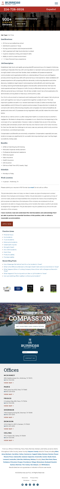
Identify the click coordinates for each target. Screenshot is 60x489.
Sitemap (34, 480)
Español (51, 9)
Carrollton (15, 454)
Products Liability (9, 254)
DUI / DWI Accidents (10, 249)
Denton (50, 454)
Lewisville (12, 459)
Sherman (18, 464)
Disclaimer (26, 480)
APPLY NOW (21, 24)
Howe (54, 457)
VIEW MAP (9, 383)
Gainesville (17, 457)
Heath (50, 457)
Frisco (11, 457)
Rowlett (54, 462)
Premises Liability (9, 257)
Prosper (20, 462)
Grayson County (33, 451)
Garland (24, 457)
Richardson (40, 462)
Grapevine (31, 457)
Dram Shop (7, 252)
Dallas (40, 454)
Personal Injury (8, 235)
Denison (45, 454)
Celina (21, 454)
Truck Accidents (9, 239)
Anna (3, 454)
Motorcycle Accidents (10, 242)
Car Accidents (8, 237)
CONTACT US (30, 358)
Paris (43, 459)
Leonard (6, 459)
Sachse (12, 464)
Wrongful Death (9, 247)
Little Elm (19, 459)
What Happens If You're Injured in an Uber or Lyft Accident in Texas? (25, 273)
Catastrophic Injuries (10, 244)
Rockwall (48, 462)
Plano (55, 459)
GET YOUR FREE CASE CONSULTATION (30, 326)
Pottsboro (6, 462)
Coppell (34, 454)
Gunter (44, 457)
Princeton (13, 462)
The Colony (26, 464)
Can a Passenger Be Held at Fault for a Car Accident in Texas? (23, 264)
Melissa (33, 459)
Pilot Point (49, 459)
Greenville (38, 457)
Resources (25, 477)
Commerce (27, 454)
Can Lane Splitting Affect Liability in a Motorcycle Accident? (22, 276)
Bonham (8, 454)
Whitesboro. (46, 464)
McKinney (26, 459)
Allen (56, 451)
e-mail (32, 187)
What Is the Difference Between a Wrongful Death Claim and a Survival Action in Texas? (31, 267)
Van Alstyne (34, 464)
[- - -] (56, 3)
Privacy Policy (34, 477)
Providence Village (29, 462)
